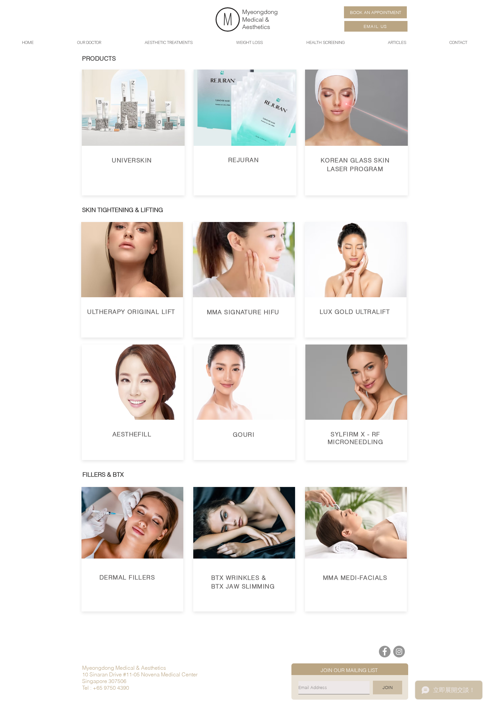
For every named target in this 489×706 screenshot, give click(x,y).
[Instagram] (399, 651)
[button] (397, 42)
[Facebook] (385, 651)
